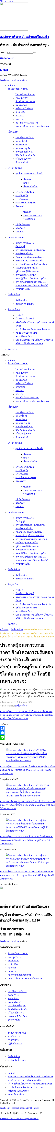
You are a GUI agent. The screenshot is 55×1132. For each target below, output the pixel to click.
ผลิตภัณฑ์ (20, 228)
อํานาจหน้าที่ (22, 162)
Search (3, 52)
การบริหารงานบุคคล (26, 275)
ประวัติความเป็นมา (25, 137)
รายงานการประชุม (32, 215)
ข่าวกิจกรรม (22, 199)
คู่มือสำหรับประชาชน (26, 333)
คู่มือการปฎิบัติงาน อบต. (27, 271)
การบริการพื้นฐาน (24, 152)
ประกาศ (27, 179)
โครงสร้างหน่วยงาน (18, 89)
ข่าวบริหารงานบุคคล (26, 202)
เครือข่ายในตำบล (24, 108)
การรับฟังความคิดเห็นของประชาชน (33, 329)
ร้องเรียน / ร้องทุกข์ (25, 318)
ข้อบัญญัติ (20, 246)
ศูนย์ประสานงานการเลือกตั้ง (29, 173)
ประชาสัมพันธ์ (15, 168)
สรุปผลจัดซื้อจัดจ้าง (25, 304)
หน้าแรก (12, 85)
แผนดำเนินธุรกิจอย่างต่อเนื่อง (30, 260)
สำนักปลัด (20, 112)
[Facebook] (27, 728)
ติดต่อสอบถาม (8, 58)
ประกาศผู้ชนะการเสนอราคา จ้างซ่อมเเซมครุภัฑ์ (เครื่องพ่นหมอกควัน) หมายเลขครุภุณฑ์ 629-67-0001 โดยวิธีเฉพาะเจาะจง (27, 770)
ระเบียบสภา (29, 219)
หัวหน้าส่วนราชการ (25, 101)
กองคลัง (20, 115)
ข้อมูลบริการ (14, 309)
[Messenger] (27, 733)
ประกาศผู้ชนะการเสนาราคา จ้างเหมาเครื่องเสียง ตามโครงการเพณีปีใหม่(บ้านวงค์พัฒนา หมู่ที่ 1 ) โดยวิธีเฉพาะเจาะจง (26, 840)
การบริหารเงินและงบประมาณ (30, 250)
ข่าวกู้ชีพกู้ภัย (22, 195)
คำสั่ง (26, 183)
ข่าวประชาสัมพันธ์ (25, 192)
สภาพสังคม (21, 144)
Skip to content (6, 1)
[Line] (27, 737)
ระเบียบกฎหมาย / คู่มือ (27, 268)
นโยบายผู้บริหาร (24, 159)
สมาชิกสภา (21, 105)
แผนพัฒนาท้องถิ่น (24, 253)
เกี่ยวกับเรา (13, 132)
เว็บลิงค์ (19, 315)
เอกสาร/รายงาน (16, 237)
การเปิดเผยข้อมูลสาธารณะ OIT (31, 282)
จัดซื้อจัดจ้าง (14, 294)
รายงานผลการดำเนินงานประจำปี (32, 285)
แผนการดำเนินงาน (25, 243)
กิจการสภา (21, 206)
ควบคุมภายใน (23, 289)
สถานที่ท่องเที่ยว (24, 336)
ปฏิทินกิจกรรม (23, 224)
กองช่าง (19, 119)
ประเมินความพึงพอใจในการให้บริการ (34, 340)
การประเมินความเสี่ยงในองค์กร (31, 264)
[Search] (34, 52)
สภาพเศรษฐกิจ (23, 148)
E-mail (4, 69)
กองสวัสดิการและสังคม (27, 123)
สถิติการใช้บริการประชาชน (29, 343)
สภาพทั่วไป (21, 141)
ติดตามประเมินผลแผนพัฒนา (30, 257)
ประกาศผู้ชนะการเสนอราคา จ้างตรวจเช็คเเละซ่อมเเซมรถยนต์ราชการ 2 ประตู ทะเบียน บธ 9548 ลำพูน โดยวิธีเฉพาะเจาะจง (27, 875)
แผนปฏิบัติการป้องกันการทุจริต (31, 278)
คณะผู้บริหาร (22, 98)
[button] (27, 354)
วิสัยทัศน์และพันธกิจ (25, 155)
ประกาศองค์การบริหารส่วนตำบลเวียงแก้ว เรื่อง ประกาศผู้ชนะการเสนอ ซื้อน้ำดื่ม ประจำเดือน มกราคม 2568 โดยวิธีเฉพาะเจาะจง (27, 805)
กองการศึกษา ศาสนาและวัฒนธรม (33, 126)
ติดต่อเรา (12, 349)
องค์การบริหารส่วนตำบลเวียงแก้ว (24, 37)
